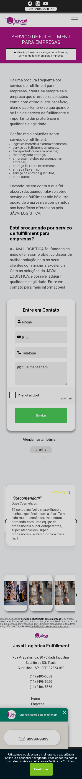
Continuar (41, 769)
